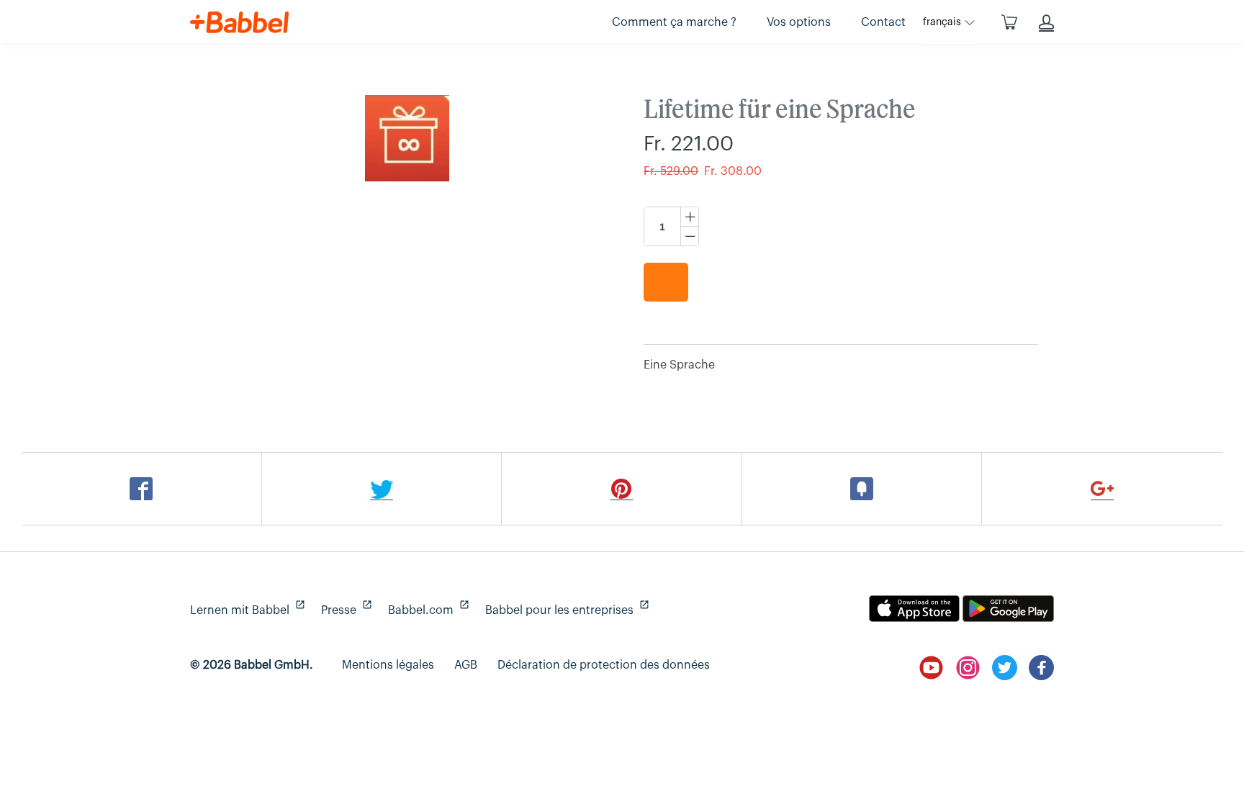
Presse (344, 610)
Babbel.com (426, 610)
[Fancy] (862, 488)
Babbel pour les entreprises (565, 610)
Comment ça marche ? (674, 22)
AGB (465, 665)
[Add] (1102, 488)
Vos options (799, 22)
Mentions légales (388, 665)
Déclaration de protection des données (603, 665)
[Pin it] (622, 488)
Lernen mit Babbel (245, 610)
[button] (949, 22)
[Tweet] (382, 488)
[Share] (142, 488)
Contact (883, 22)
